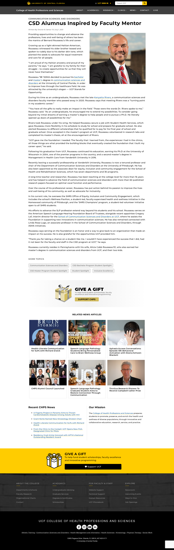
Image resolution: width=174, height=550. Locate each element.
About (79, 10)
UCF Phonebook (96, 502)
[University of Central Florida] (46, 3)
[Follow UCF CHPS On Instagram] (84, 526)
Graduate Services (61, 494)
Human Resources (97, 498)
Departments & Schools (26, 490)
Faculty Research (24, 494)
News (133, 10)
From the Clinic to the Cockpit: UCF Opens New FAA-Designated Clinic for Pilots (58, 430)
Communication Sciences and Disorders (54, 19)
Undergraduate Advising (63, 490)
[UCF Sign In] (103, 3)
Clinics (121, 10)
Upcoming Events (133, 494)
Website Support (96, 490)
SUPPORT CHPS (87, 299)
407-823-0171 (102, 538)
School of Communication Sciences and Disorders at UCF (88, 216)
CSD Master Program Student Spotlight (48, 271)
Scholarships (58, 502)
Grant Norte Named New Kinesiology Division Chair (58, 419)
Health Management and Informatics (85, 532)
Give (155, 10)
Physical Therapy (134, 532)
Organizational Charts (26, 498)
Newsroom (130, 490)
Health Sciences (108, 532)
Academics (93, 10)
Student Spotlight (80, 271)
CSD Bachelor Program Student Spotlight (92, 265)
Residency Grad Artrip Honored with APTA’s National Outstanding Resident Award (58, 436)
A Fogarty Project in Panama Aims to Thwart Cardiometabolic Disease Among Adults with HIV (57, 414)
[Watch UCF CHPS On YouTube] (89, 526)
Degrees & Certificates (62, 498)
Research (108, 10)
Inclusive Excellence (103, 271)
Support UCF (94, 466)
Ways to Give (131, 498)
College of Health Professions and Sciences (39, 10)
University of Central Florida (87, 541)
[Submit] (144, 3)
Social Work (147, 532)
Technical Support (97, 494)
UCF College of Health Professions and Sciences (87, 521)
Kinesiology (121, 532)
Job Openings (131, 502)
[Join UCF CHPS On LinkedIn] (95, 526)
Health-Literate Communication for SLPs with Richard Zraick (59, 424)
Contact (19, 502)
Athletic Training (28, 532)
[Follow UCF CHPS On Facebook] (79, 526)
